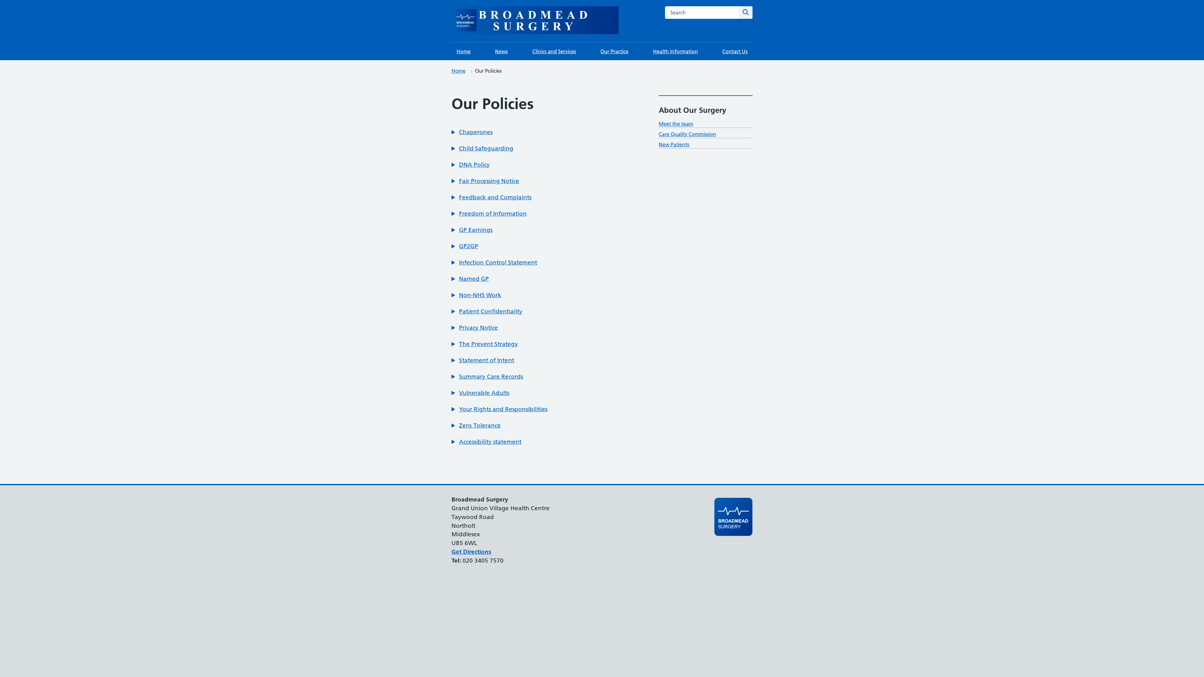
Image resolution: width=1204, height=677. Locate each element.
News (501, 51)
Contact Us (734, 51)
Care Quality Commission (687, 134)
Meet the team (676, 124)
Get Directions (471, 551)
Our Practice (614, 51)
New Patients (674, 144)
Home (464, 51)
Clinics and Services (554, 51)
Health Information (675, 51)
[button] (472, 132)
